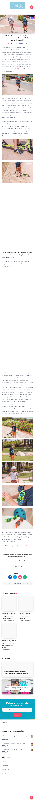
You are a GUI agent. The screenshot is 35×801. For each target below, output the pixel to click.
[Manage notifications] (31, 797)
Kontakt (4, 762)
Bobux (7, 69)
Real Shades (19, 69)
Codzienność (18, 566)
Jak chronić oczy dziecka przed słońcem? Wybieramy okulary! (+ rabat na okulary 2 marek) (9, 644)
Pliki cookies (5, 769)
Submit (17, 715)
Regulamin (5, 765)
